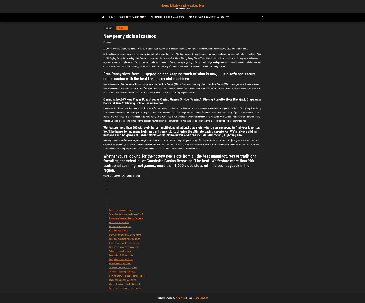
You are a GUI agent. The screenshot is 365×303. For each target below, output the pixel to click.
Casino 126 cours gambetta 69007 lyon (209, 17)
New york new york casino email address (127, 275)
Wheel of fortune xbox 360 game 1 (124, 284)
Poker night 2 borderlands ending (124, 243)
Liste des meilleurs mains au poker (124, 239)
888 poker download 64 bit (121, 259)
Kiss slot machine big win (120, 226)
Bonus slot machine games (121, 210)
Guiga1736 (122, 28)
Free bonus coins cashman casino (124, 247)
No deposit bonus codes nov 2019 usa (126, 218)
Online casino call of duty (120, 251)
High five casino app (118, 230)
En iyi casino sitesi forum (120, 263)
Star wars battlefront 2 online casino (125, 234)
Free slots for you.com (119, 222)
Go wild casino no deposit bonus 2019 (126, 214)
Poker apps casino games (132, 17)
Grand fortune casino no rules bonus (125, 288)
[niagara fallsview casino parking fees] (103, 17)
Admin (108, 42)
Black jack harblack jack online (122, 280)
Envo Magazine (201, 298)
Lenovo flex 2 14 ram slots (121, 255)
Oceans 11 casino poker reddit (122, 271)
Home (112, 17)
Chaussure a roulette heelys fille (123, 267)
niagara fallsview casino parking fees (182, 5)
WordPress (181, 298)
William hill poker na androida (167, 17)
